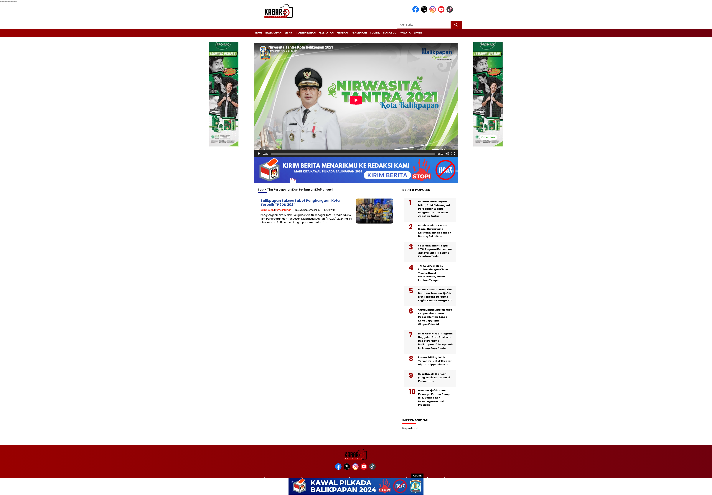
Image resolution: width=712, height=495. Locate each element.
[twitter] (425, 11)
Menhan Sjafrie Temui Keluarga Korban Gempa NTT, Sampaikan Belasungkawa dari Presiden (434, 398)
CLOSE (417, 475)
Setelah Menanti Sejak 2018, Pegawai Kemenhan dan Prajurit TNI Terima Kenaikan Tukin (435, 251)
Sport (418, 32)
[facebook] (416, 11)
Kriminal (343, 32)
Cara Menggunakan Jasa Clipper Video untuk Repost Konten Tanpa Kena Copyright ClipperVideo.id (435, 317)
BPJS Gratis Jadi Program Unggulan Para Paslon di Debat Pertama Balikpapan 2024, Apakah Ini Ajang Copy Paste (435, 341)
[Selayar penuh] (453, 154)
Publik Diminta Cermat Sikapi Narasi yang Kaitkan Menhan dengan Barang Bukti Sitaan (434, 231)
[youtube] (442, 11)
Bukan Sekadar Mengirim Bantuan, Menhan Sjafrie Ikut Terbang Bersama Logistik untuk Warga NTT (435, 295)
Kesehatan (326, 32)
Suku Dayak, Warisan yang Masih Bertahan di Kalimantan (434, 377)
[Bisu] (447, 154)
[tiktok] (450, 11)
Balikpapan (273, 32)
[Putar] (259, 154)
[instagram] (433, 11)
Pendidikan (359, 32)
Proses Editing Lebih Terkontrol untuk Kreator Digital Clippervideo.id (434, 361)
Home (258, 32)
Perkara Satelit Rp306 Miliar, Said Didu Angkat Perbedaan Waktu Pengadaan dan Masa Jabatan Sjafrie (434, 209)
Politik (375, 32)
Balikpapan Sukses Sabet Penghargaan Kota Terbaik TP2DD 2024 (300, 202)
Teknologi (390, 32)
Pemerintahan (306, 32)
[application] (356, 100)
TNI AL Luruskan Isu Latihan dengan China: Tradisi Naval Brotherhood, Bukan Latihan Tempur (433, 273)
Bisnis (288, 32)
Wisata (405, 32)
